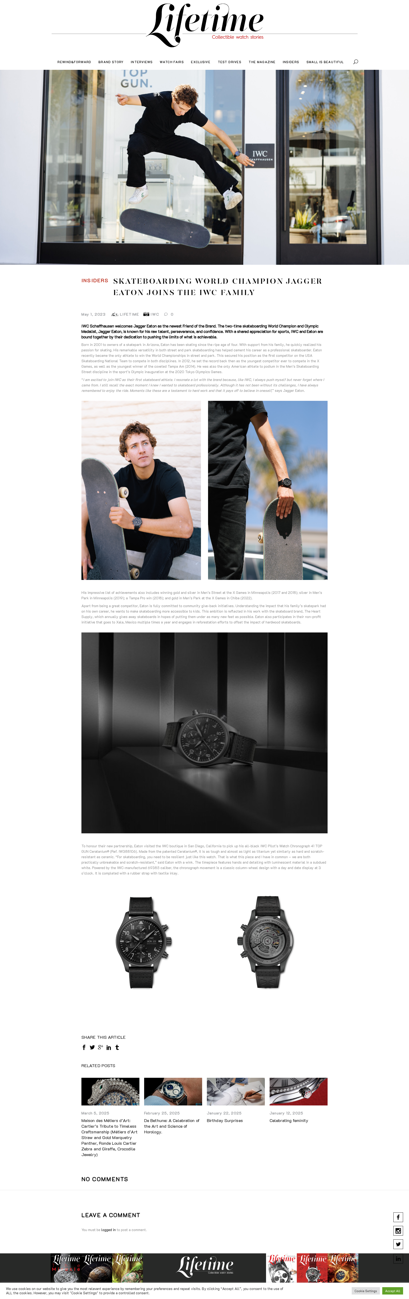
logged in (108, 1229)
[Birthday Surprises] (236, 1091)
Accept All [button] (392, 1291)
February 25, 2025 (162, 1112)
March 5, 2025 (95, 1112)
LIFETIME (129, 314)
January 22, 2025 (224, 1112)
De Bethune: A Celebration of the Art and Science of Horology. (172, 1126)
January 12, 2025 (286, 1112)
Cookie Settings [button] (366, 1291)
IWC (155, 314)
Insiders (95, 280)
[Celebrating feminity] (299, 1091)
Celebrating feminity (289, 1120)
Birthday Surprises (225, 1120)
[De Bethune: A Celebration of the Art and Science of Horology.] (173, 1091)
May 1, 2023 (93, 314)
